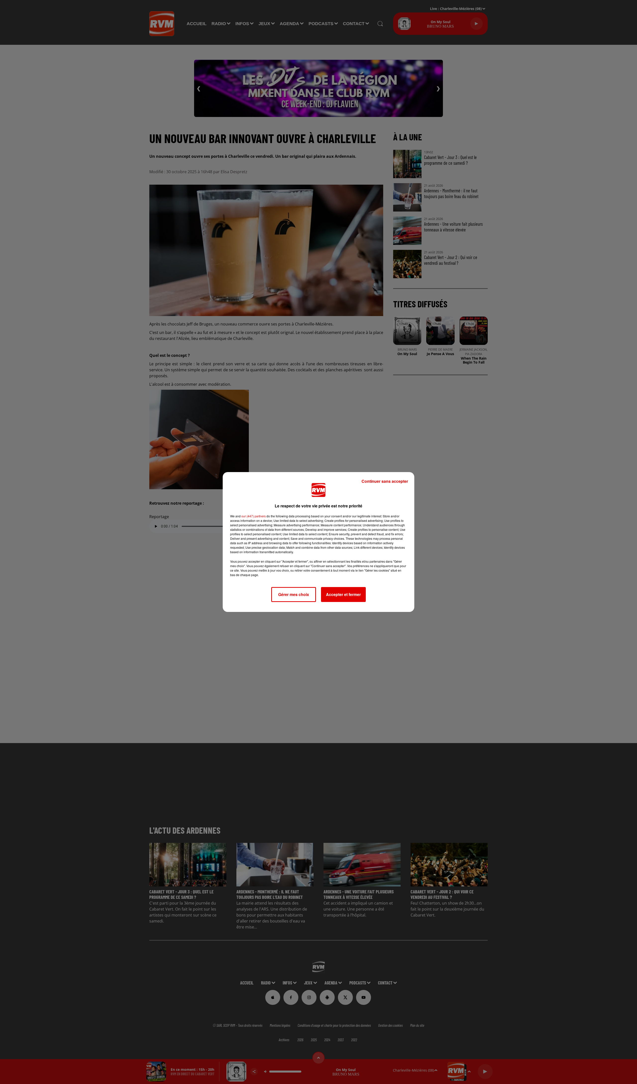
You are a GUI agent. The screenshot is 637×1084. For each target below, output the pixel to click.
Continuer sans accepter (385, 481)
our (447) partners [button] (253, 516)
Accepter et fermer (343, 594)
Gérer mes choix (293, 594)
